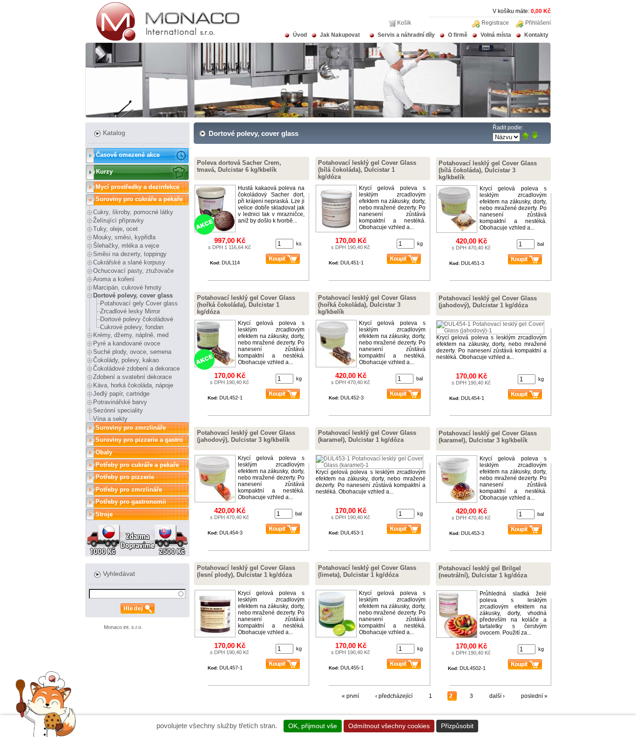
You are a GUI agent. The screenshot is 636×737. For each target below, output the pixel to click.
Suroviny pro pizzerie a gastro (139, 439)
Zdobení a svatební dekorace (132, 376)
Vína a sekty (110, 418)
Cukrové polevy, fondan (131, 327)
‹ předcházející (394, 696)
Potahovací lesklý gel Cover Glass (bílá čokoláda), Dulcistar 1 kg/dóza (367, 169)
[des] (535, 136)
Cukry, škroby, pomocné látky (133, 212)
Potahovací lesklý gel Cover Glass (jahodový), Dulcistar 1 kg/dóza (488, 302)
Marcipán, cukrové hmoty (127, 287)
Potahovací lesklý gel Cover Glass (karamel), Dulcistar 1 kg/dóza (367, 436)
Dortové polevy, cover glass (133, 295)
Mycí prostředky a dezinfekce (137, 186)
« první (350, 696)
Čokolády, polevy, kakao (126, 360)
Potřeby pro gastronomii (130, 501)
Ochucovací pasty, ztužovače (133, 270)
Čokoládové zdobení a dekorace (136, 368)
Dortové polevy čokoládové (136, 319)
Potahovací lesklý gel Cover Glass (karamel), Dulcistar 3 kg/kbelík (488, 437)
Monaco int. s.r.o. (123, 627)
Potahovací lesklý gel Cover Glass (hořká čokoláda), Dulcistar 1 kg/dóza (246, 304)
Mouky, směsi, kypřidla (124, 237)
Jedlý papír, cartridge (121, 393)
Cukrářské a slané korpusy (129, 262)
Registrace (495, 23)
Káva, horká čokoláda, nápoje (133, 385)
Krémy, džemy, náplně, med (131, 334)
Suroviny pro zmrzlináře (130, 427)
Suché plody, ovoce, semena (132, 351)
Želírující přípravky (118, 220)
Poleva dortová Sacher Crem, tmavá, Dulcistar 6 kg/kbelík (239, 166)
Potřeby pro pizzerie (124, 476)
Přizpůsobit (457, 726)
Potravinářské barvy (120, 402)
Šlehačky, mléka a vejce (126, 245)
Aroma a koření (114, 279)
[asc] (525, 136)
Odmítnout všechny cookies (389, 726)
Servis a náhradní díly (406, 35)
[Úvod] (162, 39)
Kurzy (104, 171)
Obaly (103, 452)
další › (497, 696)
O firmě (457, 35)
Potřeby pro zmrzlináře (128, 489)
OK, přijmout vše (312, 726)
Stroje (104, 514)
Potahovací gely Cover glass (139, 303)
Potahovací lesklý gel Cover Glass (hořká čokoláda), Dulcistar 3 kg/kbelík (367, 304)
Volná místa (495, 35)
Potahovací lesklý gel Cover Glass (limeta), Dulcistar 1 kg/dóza (367, 571)
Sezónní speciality (118, 410)
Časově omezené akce (128, 154)
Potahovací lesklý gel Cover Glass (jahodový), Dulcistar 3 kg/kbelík (246, 436)
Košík (404, 23)
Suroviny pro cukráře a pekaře (139, 199)
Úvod (300, 35)
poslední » (534, 696)
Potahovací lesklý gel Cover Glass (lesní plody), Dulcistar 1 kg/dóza (246, 571)
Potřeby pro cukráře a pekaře (137, 464)
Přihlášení (538, 23)
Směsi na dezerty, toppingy (130, 253)
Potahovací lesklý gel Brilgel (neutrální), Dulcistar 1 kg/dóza (483, 572)
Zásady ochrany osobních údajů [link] (530, 726)
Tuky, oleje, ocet (115, 228)
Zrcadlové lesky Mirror (130, 311)
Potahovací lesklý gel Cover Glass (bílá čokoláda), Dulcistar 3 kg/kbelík (488, 170)
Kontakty (536, 35)
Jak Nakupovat (340, 35)
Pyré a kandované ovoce (126, 343)
